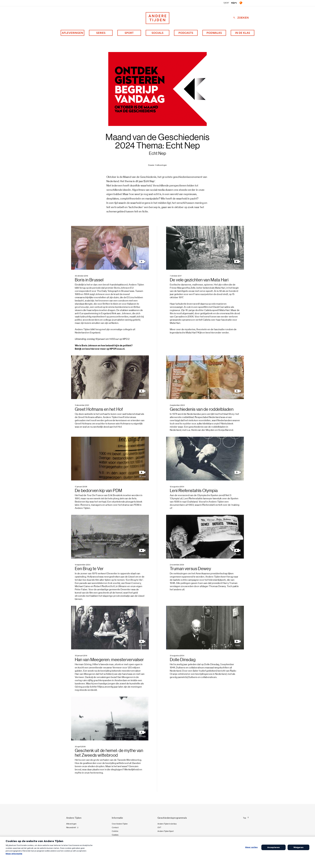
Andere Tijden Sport (166, 831)
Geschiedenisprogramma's (172, 817)
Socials (157, 33)
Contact (115, 827)
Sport (129, 33)
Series (100, 33)
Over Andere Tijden (120, 824)
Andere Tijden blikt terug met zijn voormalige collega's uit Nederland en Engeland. (105, 337)
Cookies (115, 835)
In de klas (242, 33)
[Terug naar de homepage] (157, 18)
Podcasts (185, 33)
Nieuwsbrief (71, 827)
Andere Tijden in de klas (167, 824)
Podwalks (214, 33)
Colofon (115, 831)
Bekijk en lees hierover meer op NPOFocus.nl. (100, 348)
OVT (159, 827)
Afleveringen (72, 33)
